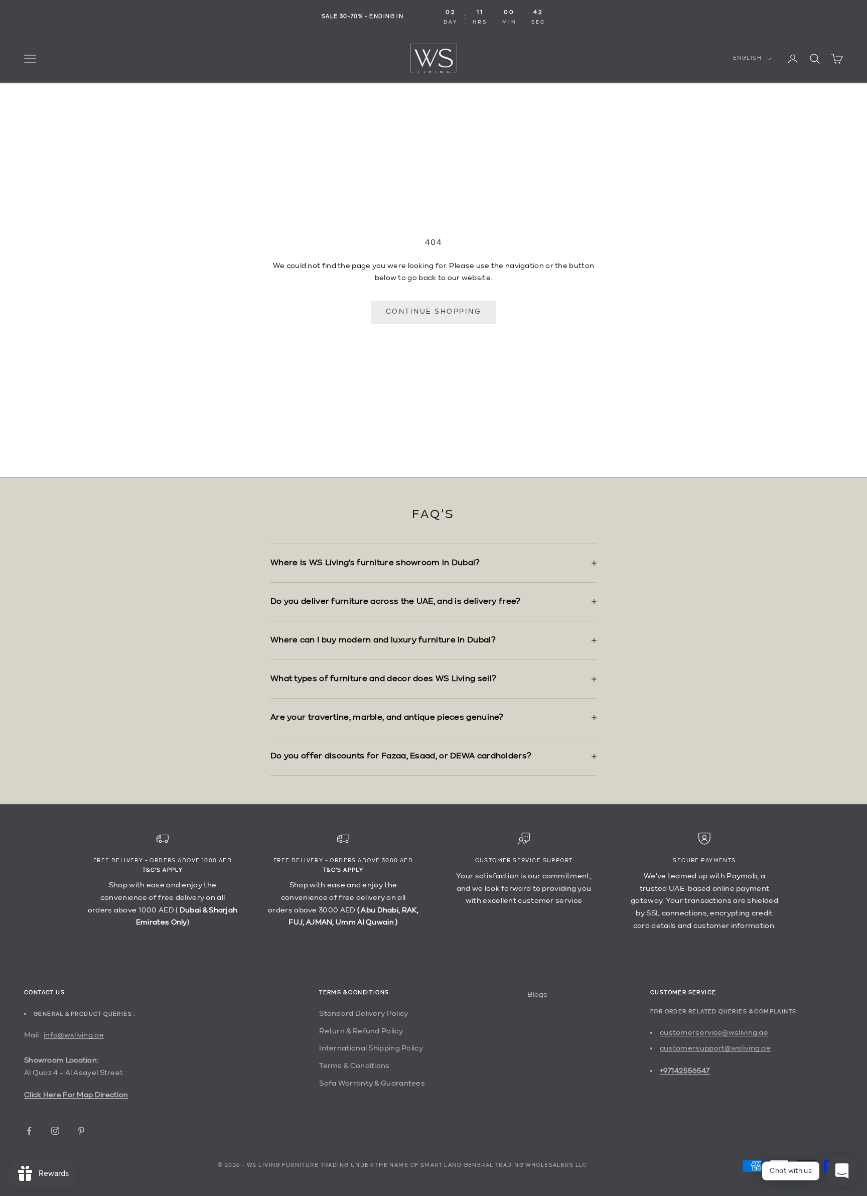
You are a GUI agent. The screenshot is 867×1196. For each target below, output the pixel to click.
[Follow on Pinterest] (81, 1131)
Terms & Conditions (354, 1066)
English (747, 58)
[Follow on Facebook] (29, 1131)
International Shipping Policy (371, 1048)
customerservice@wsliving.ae (714, 1032)
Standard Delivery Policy (363, 1013)
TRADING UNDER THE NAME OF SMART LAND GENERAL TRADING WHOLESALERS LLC (454, 1165)
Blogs (537, 994)
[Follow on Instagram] (55, 1131)
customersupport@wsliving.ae (715, 1048)
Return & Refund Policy (361, 1031)
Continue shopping (434, 311)
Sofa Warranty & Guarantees (372, 1083)
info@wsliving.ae (74, 1035)
